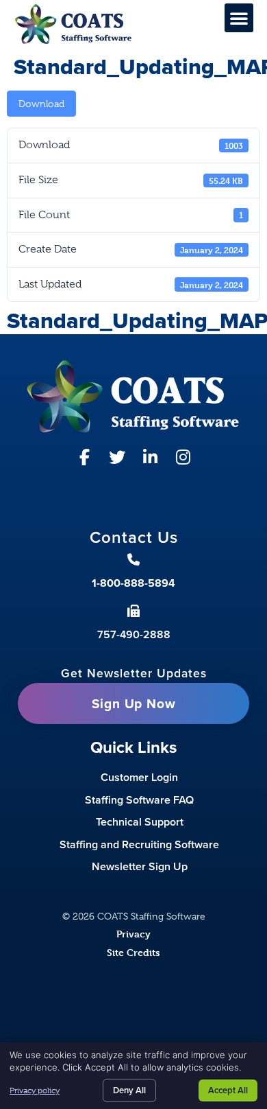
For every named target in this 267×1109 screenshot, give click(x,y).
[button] (239, 17)
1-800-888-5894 (133, 583)
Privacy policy (35, 1090)
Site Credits (133, 952)
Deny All (129, 1090)
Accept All (228, 1090)
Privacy (133, 933)
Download (41, 103)
